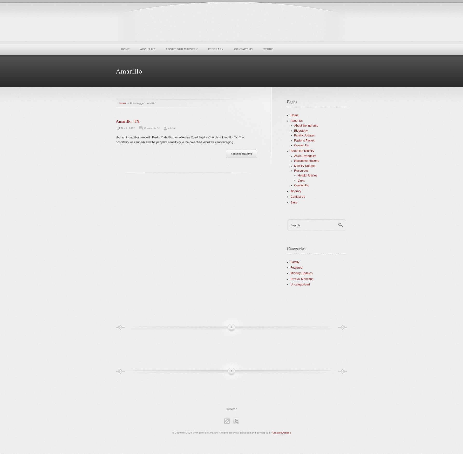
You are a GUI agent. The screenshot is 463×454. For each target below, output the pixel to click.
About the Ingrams (306, 125)
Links (301, 180)
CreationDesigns (281, 432)
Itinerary (216, 49)
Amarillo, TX (128, 121)
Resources (301, 170)
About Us (147, 49)
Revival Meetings (302, 279)
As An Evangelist (305, 156)
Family (295, 262)
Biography (301, 130)
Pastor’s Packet (304, 140)
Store (268, 49)
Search (295, 225)
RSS (227, 421)
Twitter (236, 421)
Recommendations (306, 161)
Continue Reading (241, 153)
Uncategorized (300, 284)
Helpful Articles (307, 175)
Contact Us (243, 49)
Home (125, 49)
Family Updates (304, 135)
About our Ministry (181, 49)
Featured (296, 267)
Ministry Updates (305, 166)
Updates (231, 409)
